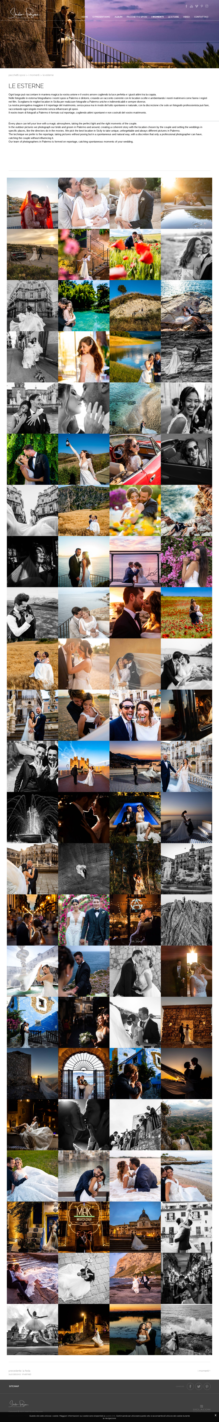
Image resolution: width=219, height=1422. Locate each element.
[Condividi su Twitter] (198, 1386)
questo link (110, 1416)
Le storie (173, 17)
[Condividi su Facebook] (190, 1386)
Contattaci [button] (201, 17)
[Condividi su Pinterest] (207, 1386)
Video (186, 17)
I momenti (157, 17)
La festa (26, 1370)
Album (118, 17)
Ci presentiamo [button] (101, 17)
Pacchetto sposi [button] (137, 17)
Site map (14, 1386)
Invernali (26, 1374)
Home (85, 17)
